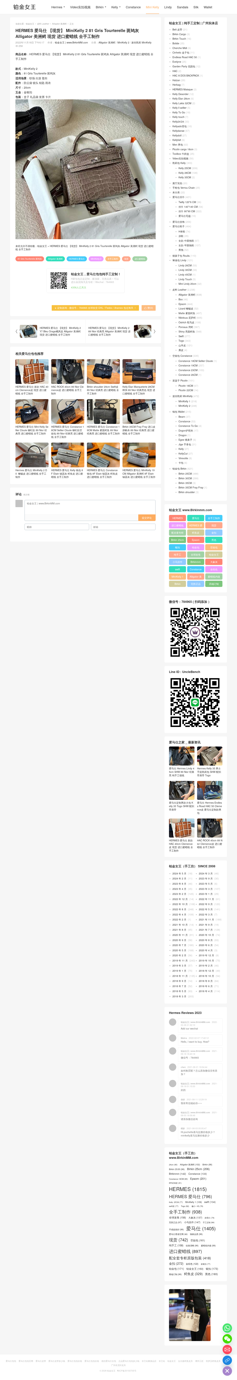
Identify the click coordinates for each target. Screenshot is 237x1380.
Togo (181, 340)
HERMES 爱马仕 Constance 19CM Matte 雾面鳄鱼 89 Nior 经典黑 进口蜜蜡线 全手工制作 (103, 430)
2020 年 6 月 (206, 945)
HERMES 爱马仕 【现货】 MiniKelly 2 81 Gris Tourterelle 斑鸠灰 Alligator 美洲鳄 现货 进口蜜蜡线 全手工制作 (84, 247)
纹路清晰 (192, 1245)
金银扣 (205, 1264)
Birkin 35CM (185, 483)
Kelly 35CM (185, 177)
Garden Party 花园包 (183, 66)
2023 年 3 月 (206, 889)
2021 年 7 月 (206, 929)
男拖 (181, 249)
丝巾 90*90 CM (187, 211)
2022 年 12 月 (180, 899)
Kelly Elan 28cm (181, 98)
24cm (173, 1164)
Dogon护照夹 (186, 430)
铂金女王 (30, 23)
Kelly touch (178, 117)
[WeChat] (227, 1338)
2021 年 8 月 (179, 929)
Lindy (168, 7)
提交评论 (147, 517)
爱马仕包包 (11, 1360)
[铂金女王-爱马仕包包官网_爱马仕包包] (24, 6)
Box (181, 299)
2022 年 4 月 (179, 914)
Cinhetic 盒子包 (180, 52)
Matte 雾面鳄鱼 (187, 313)
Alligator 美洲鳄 (59, 23)
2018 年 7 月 (179, 986)
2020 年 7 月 (179, 945)
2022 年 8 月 (179, 909)
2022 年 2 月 (179, 919)
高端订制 (214, 584)
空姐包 (214, 547)
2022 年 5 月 (206, 909)
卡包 (181, 462)
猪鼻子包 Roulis (181, 255)
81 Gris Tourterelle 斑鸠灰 (30, 258)
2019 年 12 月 (206, 955)
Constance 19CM (188, 365)
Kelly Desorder (180, 94)
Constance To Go (188, 426)
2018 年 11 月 (180, 976)
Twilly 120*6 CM (187, 202)
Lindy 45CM (185, 274)
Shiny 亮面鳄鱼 (187, 331)
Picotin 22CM (186, 390)
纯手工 (177, 554)
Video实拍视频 (80, 7)
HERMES (177, 518)
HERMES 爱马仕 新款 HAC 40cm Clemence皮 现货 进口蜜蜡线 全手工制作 (31, 390)
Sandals (182, 7)
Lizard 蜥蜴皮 (186, 308)
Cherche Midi (179, 48)
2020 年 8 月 (206, 940)
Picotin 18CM (186, 385)
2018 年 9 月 (179, 981)
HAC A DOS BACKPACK (185, 75)
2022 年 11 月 (206, 899)
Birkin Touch (179, 38)
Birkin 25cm (177, 540)
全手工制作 (113, 258)
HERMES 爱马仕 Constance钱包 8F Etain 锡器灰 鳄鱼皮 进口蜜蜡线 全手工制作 (102, 473)
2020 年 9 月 (179, 940)
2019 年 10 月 (206, 960)
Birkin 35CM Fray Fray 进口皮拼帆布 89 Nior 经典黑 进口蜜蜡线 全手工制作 (138, 430)
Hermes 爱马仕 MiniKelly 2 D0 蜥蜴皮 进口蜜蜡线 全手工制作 (31, 473)
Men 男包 (177, 144)
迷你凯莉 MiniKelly (141, 42)
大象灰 (214, 562)
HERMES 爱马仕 (77, 258)
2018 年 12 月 (206, 970)
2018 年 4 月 (206, 991)
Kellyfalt (176, 140)
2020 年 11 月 (180, 935)
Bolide (175, 43)
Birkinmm (196, 562)
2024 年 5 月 (179, 873)
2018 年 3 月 (179, 996)
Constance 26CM (188, 374)
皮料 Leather (43, 23)
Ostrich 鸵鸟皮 (186, 322)
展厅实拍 (177, 183)
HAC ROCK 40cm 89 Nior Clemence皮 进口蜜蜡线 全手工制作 (67, 390)
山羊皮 (182, 345)
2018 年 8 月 (206, 981)
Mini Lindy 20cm (187, 283)
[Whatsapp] (227, 1328)
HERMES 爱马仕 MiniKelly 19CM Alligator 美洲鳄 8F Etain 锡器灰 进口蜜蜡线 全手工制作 (138, 473)
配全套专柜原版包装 (177, 533)
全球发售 (196, 554)
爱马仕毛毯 (185, 216)
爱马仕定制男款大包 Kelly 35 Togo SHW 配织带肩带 (181, 806)
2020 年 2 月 (179, 955)
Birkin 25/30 (177, 1169)
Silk (195, 7)
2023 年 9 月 (206, 878)
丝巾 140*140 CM (188, 206)
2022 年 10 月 (180, 904)
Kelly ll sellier (179, 107)
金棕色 (214, 569)
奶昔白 (209, 1217)
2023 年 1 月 (206, 894)
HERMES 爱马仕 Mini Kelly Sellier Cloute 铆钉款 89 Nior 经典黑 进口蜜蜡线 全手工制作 (31, 430)
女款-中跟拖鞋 (186, 240)
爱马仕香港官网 (178, 1234)
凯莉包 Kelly (179, 163)
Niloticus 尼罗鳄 (187, 317)
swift (177, 569)
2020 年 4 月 (206, 950)
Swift (181, 336)
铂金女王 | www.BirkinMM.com (71, 42)
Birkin (100, 7)
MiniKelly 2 (123, 42)
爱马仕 (195, 518)
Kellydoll (176, 135)
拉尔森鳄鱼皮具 (185, 1360)
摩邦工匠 (199, 1360)
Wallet (208, 7)
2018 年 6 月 (206, 986)
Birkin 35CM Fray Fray (191, 487)
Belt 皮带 (177, 29)
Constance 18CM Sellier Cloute (196, 361)
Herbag (176, 84)
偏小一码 (197, 1206)
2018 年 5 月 (179, 991)
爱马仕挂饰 (178, 221)
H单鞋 (182, 231)
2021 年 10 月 (180, 924)
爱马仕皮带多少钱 (56, 1360)
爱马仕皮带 (41, 1360)
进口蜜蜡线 (140, 258)
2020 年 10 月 (206, 935)
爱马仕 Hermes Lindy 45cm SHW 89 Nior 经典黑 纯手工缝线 (181, 772)
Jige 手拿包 (185, 444)
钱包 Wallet (178, 411)
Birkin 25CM (185, 473)
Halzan (176, 80)
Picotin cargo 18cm (182, 149)
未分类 (176, 192)
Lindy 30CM (185, 270)
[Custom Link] (227, 1360)
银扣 (177, 547)
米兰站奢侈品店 (149, 1360)
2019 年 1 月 (179, 970)
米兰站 (162, 1360)
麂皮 (181, 350)
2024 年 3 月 (206, 873)
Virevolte (183, 458)
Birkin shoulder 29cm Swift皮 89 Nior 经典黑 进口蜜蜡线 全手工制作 (103, 390)
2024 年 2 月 (179, 878)
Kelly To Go (178, 112)
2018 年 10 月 (206, 976)
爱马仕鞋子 (178, 226)
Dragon (183, 435)
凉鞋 (181, 236)
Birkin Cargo (179, 34)
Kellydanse (178, 130)
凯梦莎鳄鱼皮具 (213, 1360)
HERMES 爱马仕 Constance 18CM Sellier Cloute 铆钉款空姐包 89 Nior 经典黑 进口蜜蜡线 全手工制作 (67, 432)
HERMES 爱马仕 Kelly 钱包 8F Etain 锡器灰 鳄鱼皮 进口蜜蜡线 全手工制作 (67, 473)
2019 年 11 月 (180, 960)
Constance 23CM (188, 370)
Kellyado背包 (179, 126)
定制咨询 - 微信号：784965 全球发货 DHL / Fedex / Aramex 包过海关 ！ (95, 307)
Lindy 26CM (185, 265)
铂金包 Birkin (179, 468)
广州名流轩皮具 (118, 1365)
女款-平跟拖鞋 (186, 245)
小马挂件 (177, 562)
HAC (174, 71)
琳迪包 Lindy (179, 260)
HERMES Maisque (182, 89)
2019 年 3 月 (179, 965)
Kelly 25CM (185, 168)
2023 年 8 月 (179, 883)
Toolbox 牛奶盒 (180, 153)
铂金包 (195, 547)
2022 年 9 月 (206, 904)
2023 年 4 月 (179, 889)
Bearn (182, 416)
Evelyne (176, 61)
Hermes (56, 7)
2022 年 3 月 (206, 914)
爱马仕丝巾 (178, 197)
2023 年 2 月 (179, 894)
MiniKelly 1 (184, 401)
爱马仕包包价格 (74, 1360)
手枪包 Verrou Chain (183, 187)
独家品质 (196, 1234)
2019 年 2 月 (206, 965)
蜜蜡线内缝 (214, 576)
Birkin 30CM (185, 478)
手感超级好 (176, 1229)
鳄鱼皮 (195, 532)
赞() (148, 307)
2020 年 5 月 (179, 950)
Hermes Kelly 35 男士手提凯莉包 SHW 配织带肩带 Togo (209, 772)
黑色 (213, 540)
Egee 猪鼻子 (185, 439)
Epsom (182, 304)
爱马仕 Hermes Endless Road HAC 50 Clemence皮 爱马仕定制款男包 (209, 808)
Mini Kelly (152, 7)
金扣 (213, 532)
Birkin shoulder (187, 492)
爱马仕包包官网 (26, 1360)
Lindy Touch (185, 279)
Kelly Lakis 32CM (181, 103)
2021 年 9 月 (206, 924)
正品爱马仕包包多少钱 (128, 1360)
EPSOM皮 (175, 1183)
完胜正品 (196, 584)
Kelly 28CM (185, 172)
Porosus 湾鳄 (186, 327)
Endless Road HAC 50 (184, 57)
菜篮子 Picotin (180, 380)
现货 (126, 258)
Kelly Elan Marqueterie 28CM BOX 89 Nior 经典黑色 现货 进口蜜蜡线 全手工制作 (138, 390)
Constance (133, 7)
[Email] (227, 1349)
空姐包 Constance (182, 355)
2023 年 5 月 (206, 883)
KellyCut (183, 453)
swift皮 (174, 1206)
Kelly (114, 7)
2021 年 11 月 (206, 919)
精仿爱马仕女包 (108, 1360)
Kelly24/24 (178, 121)
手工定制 (208, 1222)
